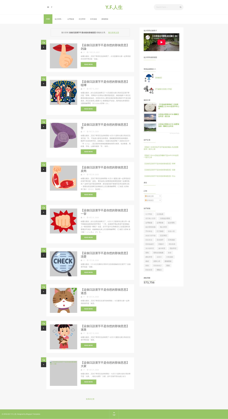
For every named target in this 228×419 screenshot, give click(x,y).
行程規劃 (169, 257)
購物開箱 (105, 19)
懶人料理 (163, 227)
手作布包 (148, 231)
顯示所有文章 (113, 32)
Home (48, 19)
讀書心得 (156, 261)
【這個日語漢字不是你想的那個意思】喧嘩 (105, 83)
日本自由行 (149, 244)
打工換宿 (160, 231)
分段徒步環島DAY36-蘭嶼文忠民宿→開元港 (168, 115)
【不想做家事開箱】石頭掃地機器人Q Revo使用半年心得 (168, 106)
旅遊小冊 (171, 231)
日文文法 (148, 240)
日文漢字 (160, 240)
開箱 (168, 265)
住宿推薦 (160, 214)
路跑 (147, 265)
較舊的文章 (90, 399)
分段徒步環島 (165, 218)
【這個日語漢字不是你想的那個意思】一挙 (105, 212)
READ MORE (88, 64)
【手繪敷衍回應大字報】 (163, 89)
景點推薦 (172, 244)
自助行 (159, 257)
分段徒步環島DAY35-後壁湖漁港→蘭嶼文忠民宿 (168, 125)
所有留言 (150, 200)
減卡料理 (161, 248)
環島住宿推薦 (158, 252)
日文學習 (82, 19)
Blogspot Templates (33, 414)
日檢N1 (161, 244)
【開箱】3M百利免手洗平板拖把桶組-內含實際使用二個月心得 (161, 148)
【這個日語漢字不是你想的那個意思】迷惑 (105, 291)
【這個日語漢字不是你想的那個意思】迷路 (105, 327)
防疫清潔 (148, 270)
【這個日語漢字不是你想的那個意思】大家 (105, 364)
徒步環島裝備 (150, 227)
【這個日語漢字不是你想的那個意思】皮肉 (105, 169)
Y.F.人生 (114, 7)
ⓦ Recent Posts (174, 133)
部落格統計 (157, 265)
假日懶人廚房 (150, 218)
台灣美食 (160, 223)
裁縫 (147, 261)
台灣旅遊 (70, 19)
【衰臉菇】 (158, 77)
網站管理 (148, 257)
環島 (147, 252)
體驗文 (159, 270)
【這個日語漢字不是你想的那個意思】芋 (105, 126)
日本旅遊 (93, 19)
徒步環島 (58, 19)
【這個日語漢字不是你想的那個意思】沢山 (159, 176)
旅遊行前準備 (150, 235)
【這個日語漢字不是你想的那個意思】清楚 (105, 254)
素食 (169, 252)
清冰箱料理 (149, 248)
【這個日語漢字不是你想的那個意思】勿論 (105, 46)
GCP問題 (148, 214)
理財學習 (173, 248)
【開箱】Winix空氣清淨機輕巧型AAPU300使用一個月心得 (161, 156)
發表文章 (150, 196)
